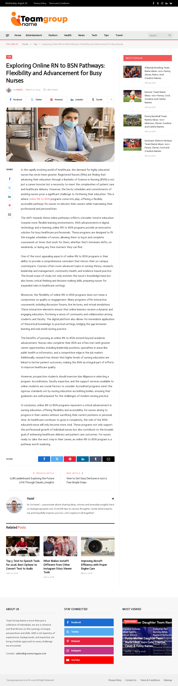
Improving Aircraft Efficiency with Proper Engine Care (94, 564)
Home (18, 35)
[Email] (9, 214)
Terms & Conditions (150, 680)
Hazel (19, 89)
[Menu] (7, 35)
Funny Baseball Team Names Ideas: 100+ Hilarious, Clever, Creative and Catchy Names (158, 121)
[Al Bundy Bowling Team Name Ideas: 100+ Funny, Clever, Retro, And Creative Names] (132, 72)
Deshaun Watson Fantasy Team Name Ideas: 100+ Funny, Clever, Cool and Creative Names (158, 146)
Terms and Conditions (59, 3)
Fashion (53, 35)
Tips (106, 35)
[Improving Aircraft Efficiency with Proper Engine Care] (98, 546)
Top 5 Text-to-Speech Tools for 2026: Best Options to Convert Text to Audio (23, 564)
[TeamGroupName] (39, 19)
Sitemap (168, 680)
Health (68, 35)
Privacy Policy (40, 3)
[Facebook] (9, 178)
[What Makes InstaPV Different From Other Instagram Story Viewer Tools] (60, 546)
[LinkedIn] (9, 196)
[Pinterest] (9, 205)
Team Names (130, 622)
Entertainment (34, 35)
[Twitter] (9, 187)
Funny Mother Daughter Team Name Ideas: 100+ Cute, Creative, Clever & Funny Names (145, 642)
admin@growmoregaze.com (31, 653)
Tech (94, 35)
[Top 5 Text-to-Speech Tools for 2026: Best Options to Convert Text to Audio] (23, 546)
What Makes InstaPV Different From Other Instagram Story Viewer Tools (57, 566)
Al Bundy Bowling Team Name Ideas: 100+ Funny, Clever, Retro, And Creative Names (158, 73)
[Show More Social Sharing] (111, 99)
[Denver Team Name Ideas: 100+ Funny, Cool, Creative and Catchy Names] (132, 96)
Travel (119, 35)
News (81, 35)
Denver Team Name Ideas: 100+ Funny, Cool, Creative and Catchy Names (157, 97)
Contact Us (130, 680)
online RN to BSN (39, 199)
